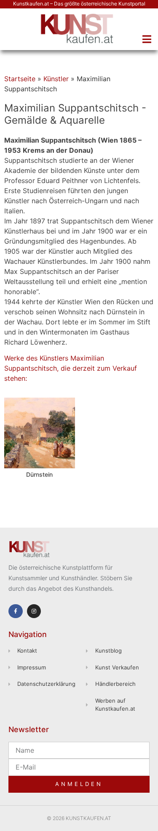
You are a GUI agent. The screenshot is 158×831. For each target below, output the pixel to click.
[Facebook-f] (15, 611)
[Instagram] (34, 611)
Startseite (19, 78)
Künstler (56, 78)
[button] (146, 39)
